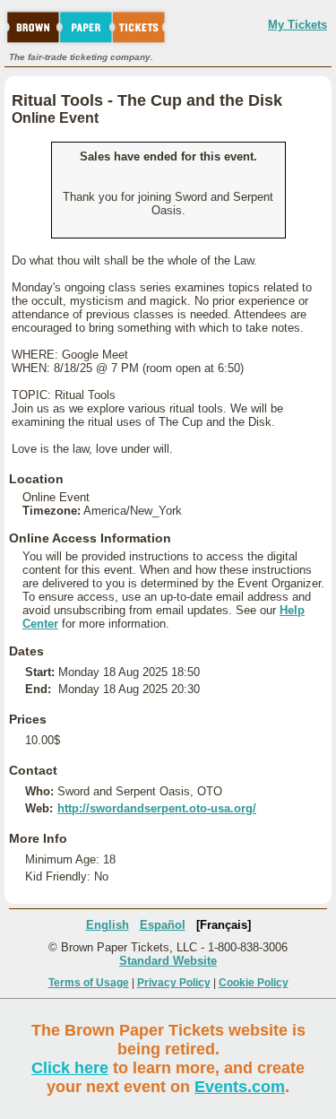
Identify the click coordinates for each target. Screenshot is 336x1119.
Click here (69, 1068)
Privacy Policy (174, 982)
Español (162, 925)
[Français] (223, 925)
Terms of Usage (88, 982)
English (107, 925)
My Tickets (297, 24)
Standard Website (168, 960)
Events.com (239, 1087)
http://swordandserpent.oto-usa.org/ (156, 808)
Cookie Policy (254, 982)
